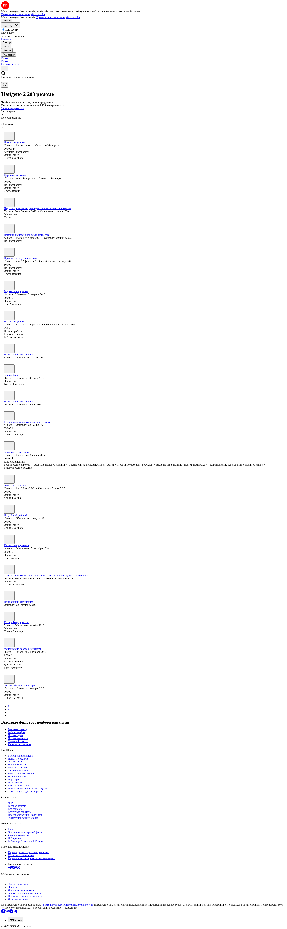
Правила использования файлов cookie (58, 17)
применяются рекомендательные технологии (67, 904)
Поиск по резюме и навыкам (17, 77)
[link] (7, 50)
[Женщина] (9, 169)
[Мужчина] (9, 136)
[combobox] (16, 80)
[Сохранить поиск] (4, 85)
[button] (5, 58)
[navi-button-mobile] (4, 68)
